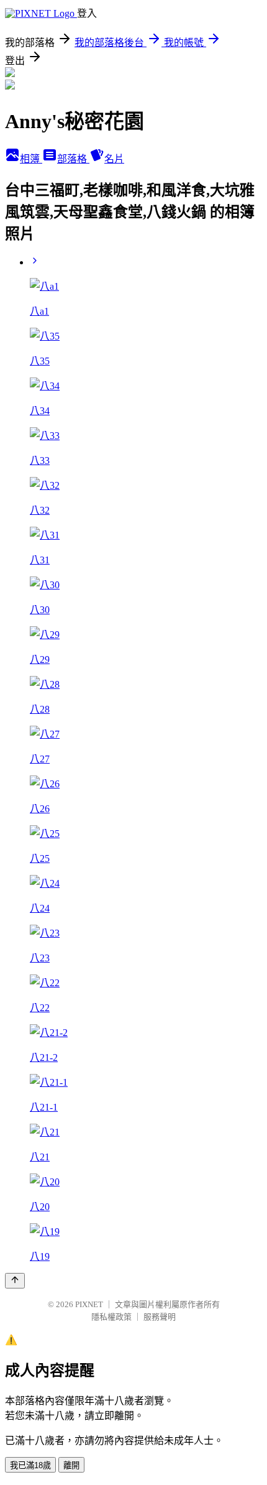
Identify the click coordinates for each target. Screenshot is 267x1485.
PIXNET (89, 1304)
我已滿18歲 (30, 1465)
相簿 (31, 159)
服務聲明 (159, 1316)
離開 (71, 1465)
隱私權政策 (111, 1316)
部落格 (73, 159)
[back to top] (15, 1280)
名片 (114, 159)
